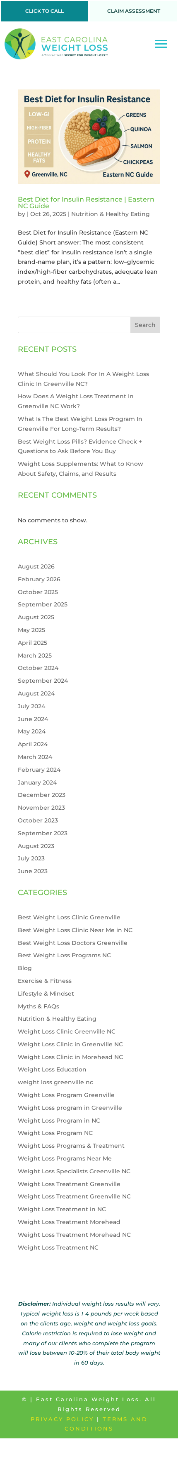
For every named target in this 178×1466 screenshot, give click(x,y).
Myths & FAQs (38, 1006)
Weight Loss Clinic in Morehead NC (70, 1057)
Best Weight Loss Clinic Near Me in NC (75, 930)
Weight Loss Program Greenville (66, 1095)
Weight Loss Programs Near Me (65, 1158)
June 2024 (33, 719)
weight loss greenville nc (55, 1082)
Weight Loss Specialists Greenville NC (74, 1171)
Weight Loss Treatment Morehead (69, 1222)
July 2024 (31, 706)
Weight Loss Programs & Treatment (71, 1145)
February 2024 (39, 769)
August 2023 (36, 846)
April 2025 (32, 642)
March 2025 (35, 655)
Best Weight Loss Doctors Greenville (72, 943)
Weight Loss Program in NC (59, 1120)
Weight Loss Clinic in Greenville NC (70, 1044)
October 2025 (38, 592)
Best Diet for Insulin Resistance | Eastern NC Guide (86, 202)
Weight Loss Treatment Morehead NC (74, 1234)
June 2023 (33, 871)
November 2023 (41, 807)
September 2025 (42, 604)
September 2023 (42, 833)
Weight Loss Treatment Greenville (69, 1184)
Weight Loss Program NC (55, 1133)
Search (145, 325)
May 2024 (32, 731)
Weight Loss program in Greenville (70, 1107)
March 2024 (35, 757)
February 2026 (39, 579)
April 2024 (33, 744)
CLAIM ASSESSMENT (133, 11)
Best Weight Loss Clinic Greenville (69, 917)
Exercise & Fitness (45, 980)
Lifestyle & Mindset (46, 993)
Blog (25, 968)
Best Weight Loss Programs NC (64, 955)
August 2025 (36, 617)
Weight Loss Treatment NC (58, 1247)
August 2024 (36, 693)
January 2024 (37, 782)
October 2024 (38, 668)
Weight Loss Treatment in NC (62, 1209)
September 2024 (43, 680)
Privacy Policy (62, 1419)
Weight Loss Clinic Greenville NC (66, 1031)
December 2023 (41, 795)
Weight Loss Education (52, 1069)
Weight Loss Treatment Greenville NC (74, 1196)
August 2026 (36, 566)
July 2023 (31, 858)
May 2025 (31, 630)
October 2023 (38, 820)
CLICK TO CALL (44, 11)
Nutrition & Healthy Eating (110, 214)
